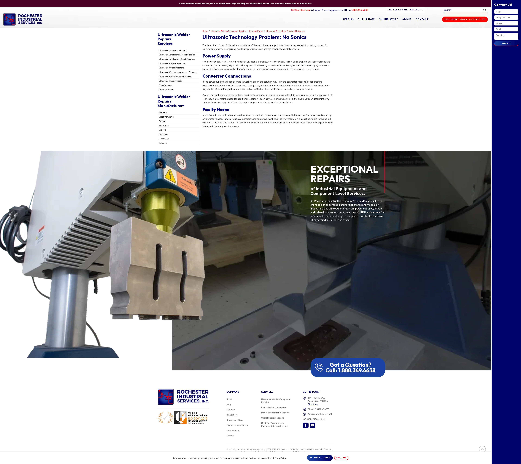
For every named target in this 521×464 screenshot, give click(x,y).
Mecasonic (164, 138)
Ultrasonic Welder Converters (172, 63)
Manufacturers (165, 85)
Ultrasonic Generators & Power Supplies (177, 54)
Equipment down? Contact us (464, 19)
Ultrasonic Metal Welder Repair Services (177, 59)
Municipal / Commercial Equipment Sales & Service (274, 424)
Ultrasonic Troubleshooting (171, 80)
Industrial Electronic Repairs (275, 412)
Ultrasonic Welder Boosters (171, 67)
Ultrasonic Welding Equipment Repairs (276, 400)
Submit (506, 43)
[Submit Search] (485, 10)
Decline (341, 458)
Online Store (388, 19)
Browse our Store (234, 420)
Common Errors (166, 89)
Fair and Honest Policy (237, 425)
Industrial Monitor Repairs (273, 407)
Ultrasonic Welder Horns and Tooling (175, 76)
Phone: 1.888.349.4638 (318, 409)
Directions (313, 404)
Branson (163, 112)
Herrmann (163, 134)
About (407, 19)
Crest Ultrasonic (166, 116)
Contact (422, 19)
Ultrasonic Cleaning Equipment (173, 50)
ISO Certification (300, 10)
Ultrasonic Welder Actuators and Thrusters (178, 72)
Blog (228, 404)
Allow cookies (319, 458)
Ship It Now (366, 19)
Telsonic (163, 143)
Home (229, 399)
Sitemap (230, 409)
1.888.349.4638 (359, 10)
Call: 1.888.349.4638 (350, 370)
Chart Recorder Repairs (272, 417)
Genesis (162, 129)
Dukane (162, 121)
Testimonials (232, 430)
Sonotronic (164, 125)
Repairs (348, 19)
